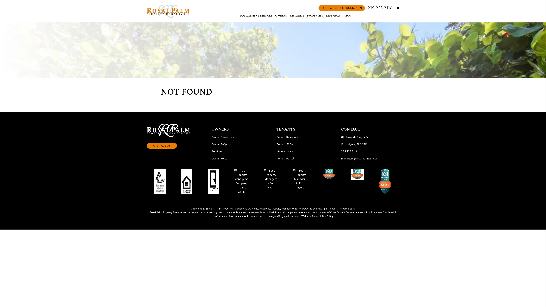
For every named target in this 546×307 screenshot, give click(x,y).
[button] (396, 8)
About (348, 15)
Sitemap (331, 208)
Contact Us (162, 145)
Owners (281, 15)
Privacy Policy (347, 208)
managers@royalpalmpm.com (359, 158)
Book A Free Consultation (341, 8)
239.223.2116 (380, 8)
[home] (168, 11)
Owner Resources (223, 137)
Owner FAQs (220, 144)
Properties (315, 15)
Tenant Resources (288, 137)
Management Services (256, 15)
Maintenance (284, 151)
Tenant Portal (285, 158)
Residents (297, 15)
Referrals (333, 15)
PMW (319, 208)
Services (217, 151)
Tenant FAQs (284, 144)
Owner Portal (220, 158)
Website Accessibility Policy (317, 216)
